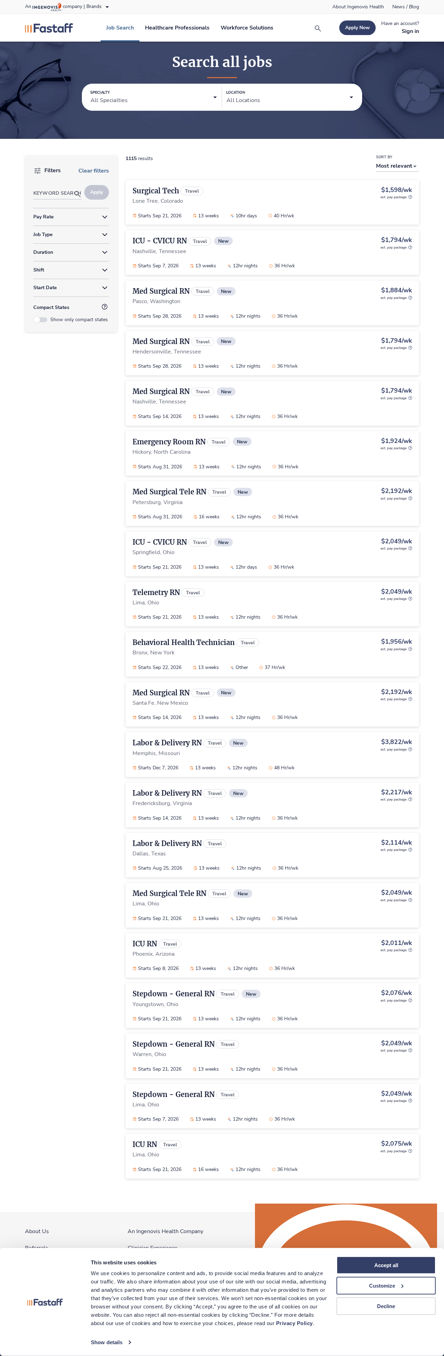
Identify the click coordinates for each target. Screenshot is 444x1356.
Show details (106, 1342)
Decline (386, 1306)
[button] (154, 97)
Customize (382, 1286)
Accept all (386, 1265)
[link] (358, 7)
